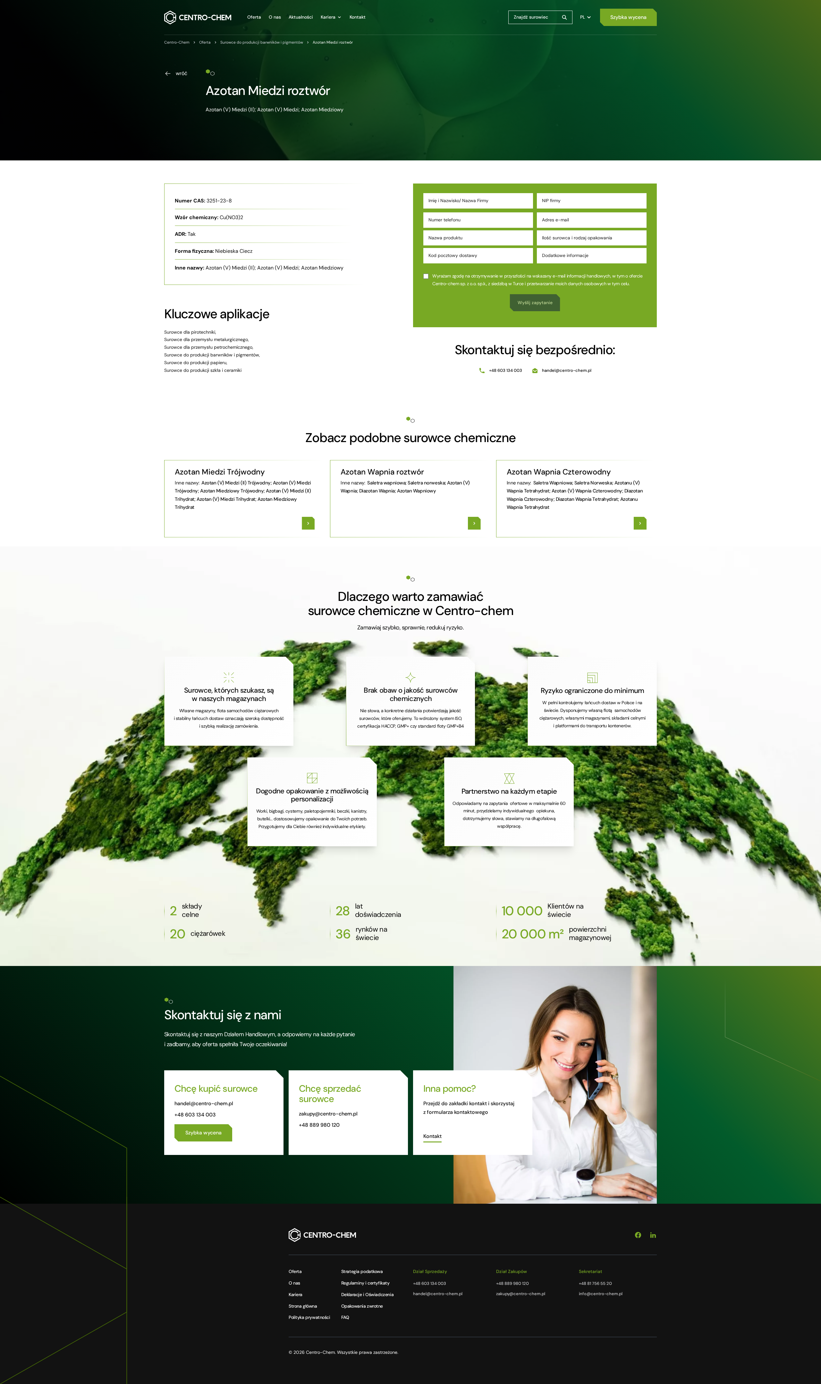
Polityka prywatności (309, 1317)
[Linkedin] (653, 1235)
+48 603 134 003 (505, 370)
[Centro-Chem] (197, 17)
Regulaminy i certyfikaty (365, 1283)
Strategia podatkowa (362, 1271)
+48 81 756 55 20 (595, 1283)
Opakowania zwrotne (362, 1306)
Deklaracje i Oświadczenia (367, 1294)
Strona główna (303, 1306)
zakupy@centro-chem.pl (328, 1113)
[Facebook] (638, 1235)
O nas (294, 1283)
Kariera (295, 1294)
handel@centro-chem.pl (566, 370)
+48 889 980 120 (319, 1125)
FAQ (345, 1317)
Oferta (295, 1271)
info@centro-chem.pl (600, 1293)
